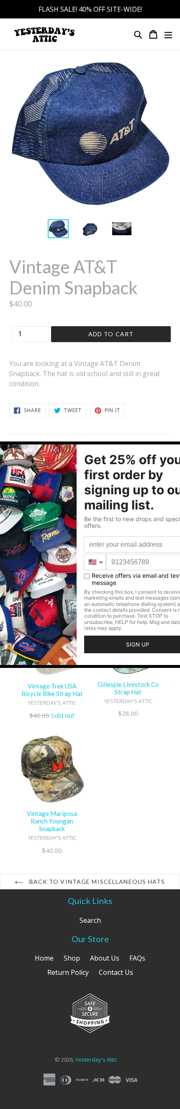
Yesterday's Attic (96, 1059)
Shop (72, 958)
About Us (104, 958)
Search (90, 920)
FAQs (137, 958)
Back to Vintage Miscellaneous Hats (96, 881)
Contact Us (116, 972)
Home (44, 958)
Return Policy (68, 972)
